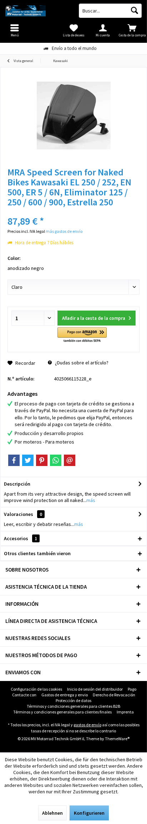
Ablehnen (52, 813)
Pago (132, 689)
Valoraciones (18, 514)
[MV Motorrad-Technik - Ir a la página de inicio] (36, 11)
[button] (82, 335)
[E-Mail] (69, 460)
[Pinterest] (41, 460)
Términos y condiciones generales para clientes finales (62, 712)
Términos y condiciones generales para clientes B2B (73, 706)
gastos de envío (87, 724)
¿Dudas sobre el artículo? (81, 362)
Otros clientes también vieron (37, 553)
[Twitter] (28, 460)
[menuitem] (132, 30)
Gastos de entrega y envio (64, 694)
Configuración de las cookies (36, 689)
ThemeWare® (117, 738)
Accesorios (20, 538)
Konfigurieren (89, 813)
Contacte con (24, 694)
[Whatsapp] (55, 460)
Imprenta (125, 712)
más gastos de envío (64, 231)
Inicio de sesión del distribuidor (95, 689)
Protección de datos (73, 700)
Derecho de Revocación (114, 694)
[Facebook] (14, 460)
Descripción (17, 484)
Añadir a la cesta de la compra (93, 318)
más (90, 500)
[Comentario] (73, 211)
